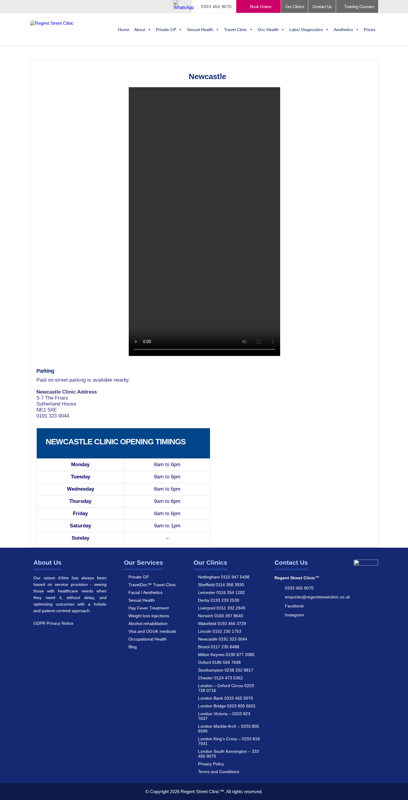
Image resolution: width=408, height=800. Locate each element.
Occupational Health (147, 639)
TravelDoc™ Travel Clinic (152, 584)
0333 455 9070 (216, 6)
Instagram (294, 614)
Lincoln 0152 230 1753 (219, 631)
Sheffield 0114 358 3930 (221, 584)
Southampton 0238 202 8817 (225, 670)
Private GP (166, 29)
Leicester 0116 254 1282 (221, 592)
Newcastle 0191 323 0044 (222, 639)
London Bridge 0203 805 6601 (227, 706)
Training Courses (358, 6)
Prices (369, 29)
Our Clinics (294, 6)
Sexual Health (200, 29)
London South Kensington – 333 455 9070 (228, 753)
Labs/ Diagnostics (306, 29)
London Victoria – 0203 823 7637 (224, 716)
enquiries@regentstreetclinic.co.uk (317, 597)
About (139, 29)
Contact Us (322, 6)
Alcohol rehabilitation (148, 623)
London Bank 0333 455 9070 (225, 698)
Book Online (260, 6)
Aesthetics (343, 29)
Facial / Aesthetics (145, 592)
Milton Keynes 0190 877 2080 (226, 654)
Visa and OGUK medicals (152, 631)
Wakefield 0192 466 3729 (222, 623)
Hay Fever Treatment (148, 608)
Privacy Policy (211, 763)
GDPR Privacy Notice (53, 623)
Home (123, 29)
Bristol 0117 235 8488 (218, 646)
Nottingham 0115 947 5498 (223, 577)
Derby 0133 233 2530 (218, 600)
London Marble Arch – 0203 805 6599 (228, 728)
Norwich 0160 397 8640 (220, 615)
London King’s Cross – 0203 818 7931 (229, 741)
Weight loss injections (148, 615)
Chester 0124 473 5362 (220, 677)
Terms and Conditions (218, 771)
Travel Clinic (235, 29)
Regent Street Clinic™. (203, 791)
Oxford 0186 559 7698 (219, 662)
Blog (132, 646)
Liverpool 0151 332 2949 (221, 608)
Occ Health (268, 29)
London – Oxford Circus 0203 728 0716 (226, 688)
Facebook (294, 606)
